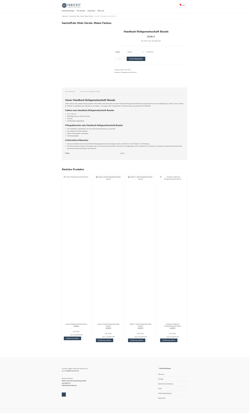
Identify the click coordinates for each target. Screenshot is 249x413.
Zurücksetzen (150, 52)
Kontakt (161, 379)
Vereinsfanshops (68, 11)
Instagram (64, 394)
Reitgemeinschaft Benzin (129, 72)
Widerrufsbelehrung (164, 393)
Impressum (161, 398)
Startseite (65, 16)
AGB (159, 389)
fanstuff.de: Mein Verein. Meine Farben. (81, 16)
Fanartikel (91, 11)
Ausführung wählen (72, 338)
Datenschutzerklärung (165, 384)
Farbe (118, 52)
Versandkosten (156, 41)
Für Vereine (81, 11)
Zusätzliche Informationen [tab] (90, 92)
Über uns (101, 11)
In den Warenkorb (136, 59)
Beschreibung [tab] (70, 92)
